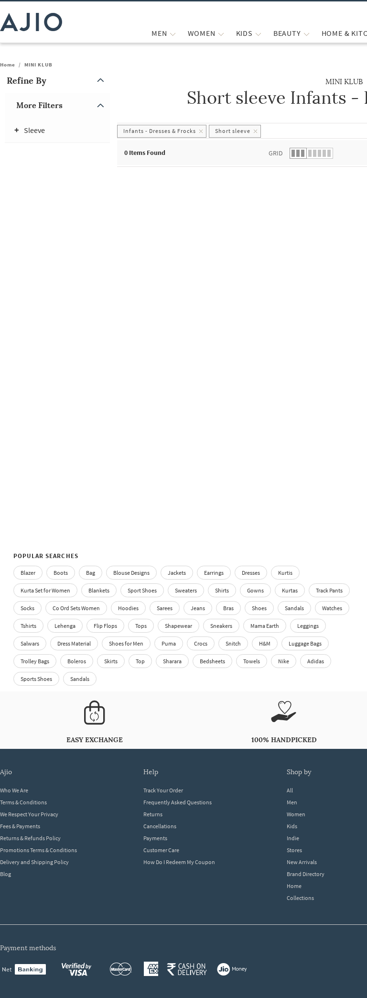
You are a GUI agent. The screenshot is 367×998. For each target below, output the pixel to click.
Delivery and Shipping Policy (34, 862)
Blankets (98, 590)
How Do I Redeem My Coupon (179, 862)
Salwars (30, 643)
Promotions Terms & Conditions (38, 850)
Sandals (294, 608)
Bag (90, 572)
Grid (276, 153)
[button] (57, 80)
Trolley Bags (35, 661)
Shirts (222, 590)
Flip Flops (105, 625)
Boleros (76, 661)
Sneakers (221, 625)
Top (140, 661)
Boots (61, 572)
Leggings (308, 625)
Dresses (251, 572)
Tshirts (28, 625)
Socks (27, 608)
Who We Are (14, 790)
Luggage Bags (305, 643)
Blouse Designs (131, 572)
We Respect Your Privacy (29, 814)
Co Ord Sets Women (76, 608)
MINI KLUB (38, 64)
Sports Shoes (36, 678)
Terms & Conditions (23, 802)
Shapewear (178, 625)
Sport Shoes (142, 590)
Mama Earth (264, 625)
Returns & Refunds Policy (30, 838)
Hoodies (128, 608)
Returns (152, 814)
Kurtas (290, 590)
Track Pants (329, 590)
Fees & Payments (20, 826)
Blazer (28, 572)
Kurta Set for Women (45, 590)
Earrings (214, 572)
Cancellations (159, 826)
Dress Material (74, 643)
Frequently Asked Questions (177, 802)
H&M (264, 643)
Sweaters (186, 590)
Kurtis (285, 572)
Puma (169, 643)
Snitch (233, 643)
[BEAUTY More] (306, 33)
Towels (251, 661)
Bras (228, 608)
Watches (332, 608)
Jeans (198, 608)
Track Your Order (163, 790)
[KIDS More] (258, 33)
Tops (141, 625)
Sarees (165, 608)
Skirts (111, 661)
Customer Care (161, 850)
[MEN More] (172, 33)
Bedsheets (212, 661)
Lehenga (65, 625)
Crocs (200, 643)
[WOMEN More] (221, 33)
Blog (5, 873)
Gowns (255, 590)
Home (7, 64)
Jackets (177, 572)
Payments (155, 838)
